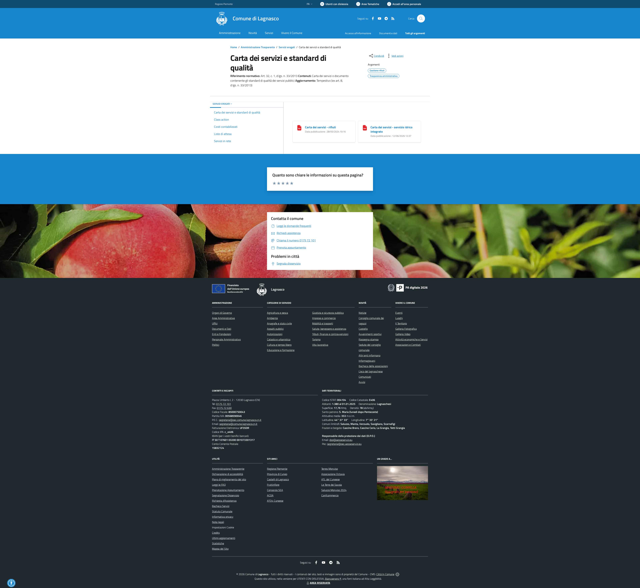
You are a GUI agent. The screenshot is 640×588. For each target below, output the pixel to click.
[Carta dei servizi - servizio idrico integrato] (365, 127)
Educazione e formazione (280, 350)
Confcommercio (329, 495)
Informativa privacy (222, 517)
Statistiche (218, 543)
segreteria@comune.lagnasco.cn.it (238, 424)
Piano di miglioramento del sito (229, 479)
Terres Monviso (329, 469)
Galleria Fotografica (406, 329)
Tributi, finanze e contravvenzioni (330, 334)
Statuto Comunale (222, 511)
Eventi (398, 313)
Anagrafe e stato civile (279, 323)
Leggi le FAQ (219, 485)
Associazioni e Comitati (408, 345)
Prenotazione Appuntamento (228, 490)
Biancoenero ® (333, 579)
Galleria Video (402, 334)
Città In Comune (385, 574)
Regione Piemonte (224, 4)
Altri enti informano (369, 355)
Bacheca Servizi (220, 506)
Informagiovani (367, 361)
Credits (216, 533)
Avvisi (362, 382)
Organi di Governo (222, 313)
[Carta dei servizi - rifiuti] (299, 127)
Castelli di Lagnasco (278, 479)
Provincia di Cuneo (277, 474)
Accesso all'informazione (358, 33)
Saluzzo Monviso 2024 (333, 490)
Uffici (215, 323)
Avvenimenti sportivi (370, 334)
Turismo (316, 339)
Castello (363, 329)
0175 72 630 (224, 408)
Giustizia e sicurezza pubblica (328, 313)
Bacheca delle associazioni (373, 366)
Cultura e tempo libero (279, 345)
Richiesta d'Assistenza (224, 501)
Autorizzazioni (274, 334)
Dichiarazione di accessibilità (227, 474)
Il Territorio (401, 323)
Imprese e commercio (324, 318)
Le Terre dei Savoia (331, 485)
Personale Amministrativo (226, 339)
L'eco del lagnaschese (371, 371)
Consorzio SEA (275, 490)
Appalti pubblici (275, 329)
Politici (215, 345)
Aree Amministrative (223, 318)
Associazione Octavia (333, 474)
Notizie (362, 313)
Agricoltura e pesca (277, 313)
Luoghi (399, 318)
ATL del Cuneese (330, 479)
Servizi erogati (287, 47)
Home (233, 47)
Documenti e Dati (221, 329)
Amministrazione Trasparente (258, 47)
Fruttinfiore (273, 485)
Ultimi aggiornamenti (223, 538)
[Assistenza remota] (397, 574)
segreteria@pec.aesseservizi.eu (344, 444)
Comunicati (365, 377)
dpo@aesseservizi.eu (340, 440)
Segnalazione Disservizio (225, 495)
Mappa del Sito (220, 549)
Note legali (218, 522)
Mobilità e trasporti (322, 323)
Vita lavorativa (320, 345)
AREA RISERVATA (320, 583)
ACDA (270, 495)
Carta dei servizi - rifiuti (320, 127)
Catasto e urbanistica (278, 339)
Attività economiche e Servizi (411, 339)
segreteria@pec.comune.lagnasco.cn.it (240, 420)
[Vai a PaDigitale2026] (407, 287)
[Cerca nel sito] (421, 18)
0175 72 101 (223, 404)
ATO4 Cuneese (275, 501)
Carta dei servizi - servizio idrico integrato (391, 129)
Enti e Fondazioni (221, 334)
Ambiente (272, 318)
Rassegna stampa (368, 339)
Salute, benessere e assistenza (329, 329)
